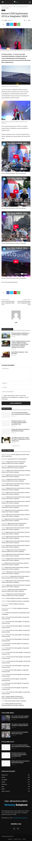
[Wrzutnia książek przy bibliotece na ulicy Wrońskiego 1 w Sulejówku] (6, 335)
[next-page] (5, 360)
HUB (6, 20)
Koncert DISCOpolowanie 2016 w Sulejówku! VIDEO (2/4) (24, 303)
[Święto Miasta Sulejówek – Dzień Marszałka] (6, 354)
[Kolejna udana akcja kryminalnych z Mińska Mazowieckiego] (6, 432)
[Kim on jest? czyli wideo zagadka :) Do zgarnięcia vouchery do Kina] (6, 718)
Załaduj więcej (15, 445)
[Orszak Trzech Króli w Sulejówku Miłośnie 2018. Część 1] (6, 734)
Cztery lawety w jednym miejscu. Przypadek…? (15, 701)
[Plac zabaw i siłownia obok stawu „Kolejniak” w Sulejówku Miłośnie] (6, 726)
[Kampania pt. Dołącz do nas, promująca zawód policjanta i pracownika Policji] (6, 423)
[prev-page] (2, 360)
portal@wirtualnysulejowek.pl (20, 818)
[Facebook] (8, 24)
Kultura (10, 6)
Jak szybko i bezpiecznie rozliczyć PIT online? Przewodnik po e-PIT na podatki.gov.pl (20, 439)
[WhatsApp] (18, 24)
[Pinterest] (15, 24)
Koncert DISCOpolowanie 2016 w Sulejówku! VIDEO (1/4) (8, 303)
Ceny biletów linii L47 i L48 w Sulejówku (17, 459)
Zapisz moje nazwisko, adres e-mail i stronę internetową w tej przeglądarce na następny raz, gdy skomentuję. (15, 397)
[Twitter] (11, 24)
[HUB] (3, 20)
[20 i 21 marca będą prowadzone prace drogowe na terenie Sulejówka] (6, 415)
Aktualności (4, 345)
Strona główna (5, 6)
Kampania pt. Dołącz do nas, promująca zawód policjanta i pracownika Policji (19, 422)
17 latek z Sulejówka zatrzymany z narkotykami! (16, 598)
